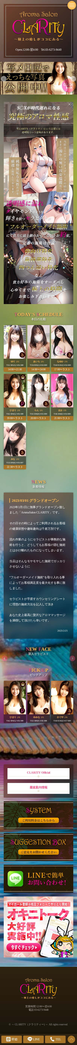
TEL (58, 1039)
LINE (36, 1039)
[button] (4, 79)
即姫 (15, 1039)
